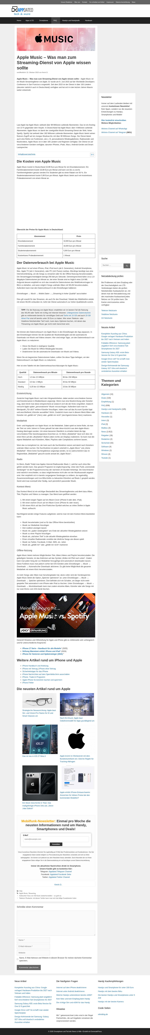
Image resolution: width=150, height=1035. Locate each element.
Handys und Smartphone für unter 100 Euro (116, 988)
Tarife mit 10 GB (70, 315)
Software (105, 447)
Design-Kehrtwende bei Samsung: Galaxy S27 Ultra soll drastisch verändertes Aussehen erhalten (115, 368)
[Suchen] (127, 265)
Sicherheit (105, 443)
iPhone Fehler (28, 683)
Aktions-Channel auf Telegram (113, 132)
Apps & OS (30, 20)
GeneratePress (96, 1031)
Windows (105, 450)
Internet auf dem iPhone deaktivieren (71, 988)
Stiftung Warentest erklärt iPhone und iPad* (41, 651)
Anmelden (56, 844)
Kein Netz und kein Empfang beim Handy (73, 999)
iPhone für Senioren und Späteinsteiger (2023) (42, 654)
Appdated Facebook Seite (60, 874)
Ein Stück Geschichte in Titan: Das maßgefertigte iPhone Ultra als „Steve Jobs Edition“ (37, 806)
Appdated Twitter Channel (59, 877)
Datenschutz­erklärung (123, 2)
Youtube (104, 458)
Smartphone (43, 20)
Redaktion (105, 439)
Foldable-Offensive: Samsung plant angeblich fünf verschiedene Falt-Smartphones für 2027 (115, 346)
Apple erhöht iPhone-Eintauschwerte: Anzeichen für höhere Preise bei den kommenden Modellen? (75, 795)
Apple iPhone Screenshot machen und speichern (42, 680)
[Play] (56, 615)
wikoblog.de (103, 1014)
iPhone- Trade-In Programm (33, 677)
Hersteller (105, 417)
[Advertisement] (117, 75)
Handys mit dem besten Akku (110, 991)
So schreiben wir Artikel (96, 2)
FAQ (55, 20)
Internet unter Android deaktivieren (70, 991)
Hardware (88, 20)
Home (19, 20)
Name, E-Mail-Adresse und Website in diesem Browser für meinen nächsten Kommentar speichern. (55, 959)
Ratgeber (105, 435)
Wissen (104, 454)
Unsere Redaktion (66, 2)
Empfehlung (106, 402)
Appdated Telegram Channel (60, 871)
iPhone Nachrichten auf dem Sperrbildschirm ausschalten (46, 674)
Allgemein (105, 394)
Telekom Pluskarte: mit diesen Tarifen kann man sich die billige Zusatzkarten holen (47, 898)
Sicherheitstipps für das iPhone (35, 671)
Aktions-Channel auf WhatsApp (114, 129)
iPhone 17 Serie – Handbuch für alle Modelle (41, 648)
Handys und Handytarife (71, 20)
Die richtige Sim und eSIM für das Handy (73, 1003)
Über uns (77, 2)
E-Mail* (25, 835)
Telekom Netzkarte (109, 311)
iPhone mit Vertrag (30, 669)
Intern (103, 420)
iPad (103, 424)
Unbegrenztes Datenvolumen (79, 313)
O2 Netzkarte (106, 318)
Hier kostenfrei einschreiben (113, 120)
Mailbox (104, 428)
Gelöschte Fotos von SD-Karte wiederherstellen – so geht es (40, 896)
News (133, 2)
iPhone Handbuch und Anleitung (35, 666)
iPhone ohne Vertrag (47, 669)
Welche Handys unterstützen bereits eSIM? (74, 995)
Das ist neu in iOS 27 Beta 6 (34, 756)
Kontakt (84, 2)
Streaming (32, 893)
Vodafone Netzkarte (109, 314)
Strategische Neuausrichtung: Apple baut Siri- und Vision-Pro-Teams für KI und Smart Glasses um (39, 713)
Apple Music (23, 893)
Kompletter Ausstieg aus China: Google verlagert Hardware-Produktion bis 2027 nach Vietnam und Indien (117, 336)
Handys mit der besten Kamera (111, 1002)
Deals (103, 398)
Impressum (110, 2)
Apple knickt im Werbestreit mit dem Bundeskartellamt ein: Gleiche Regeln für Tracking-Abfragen (77, 759)
